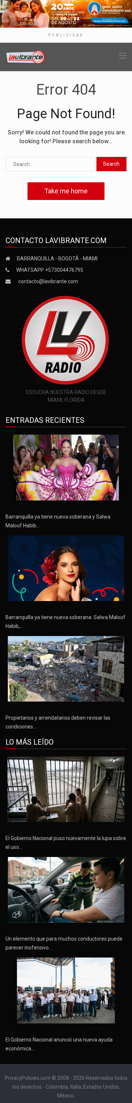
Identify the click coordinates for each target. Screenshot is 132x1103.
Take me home (66, 191)
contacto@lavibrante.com (48, 281)
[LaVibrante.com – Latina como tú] (25, 56)
